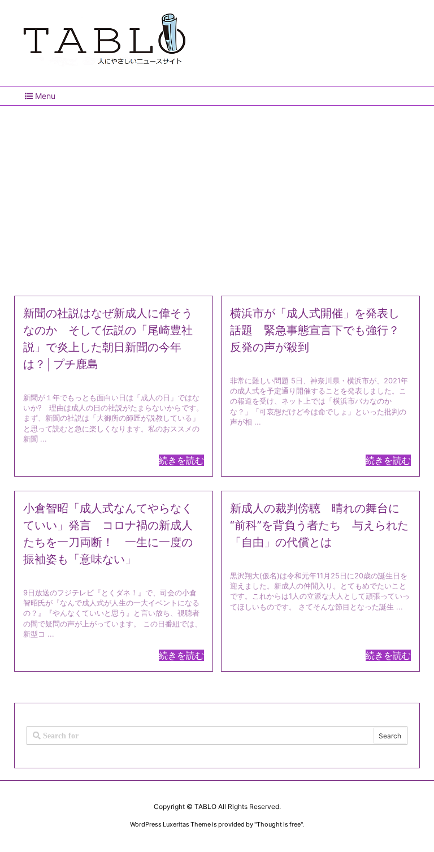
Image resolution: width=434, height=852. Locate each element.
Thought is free (279, 824)
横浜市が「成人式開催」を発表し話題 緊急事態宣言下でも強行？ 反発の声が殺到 (320, 330)
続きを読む (181, 460)
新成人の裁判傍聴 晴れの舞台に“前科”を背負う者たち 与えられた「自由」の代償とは (319, 525)
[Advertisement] (217, 196)
